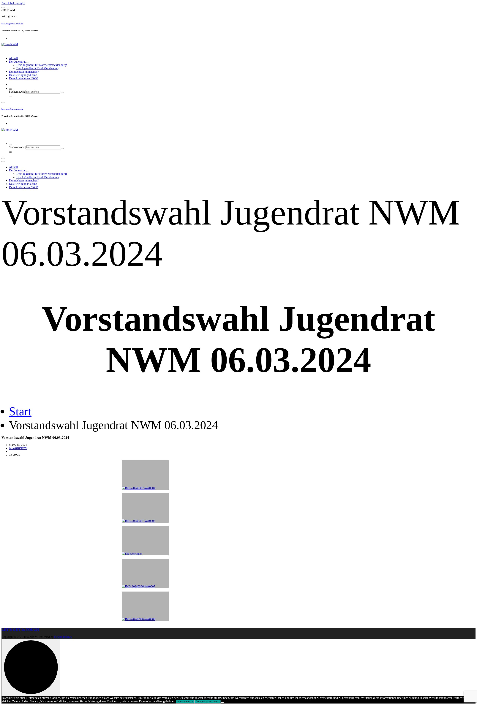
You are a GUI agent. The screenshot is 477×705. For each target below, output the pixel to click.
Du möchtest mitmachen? (24, 71)
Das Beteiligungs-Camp (23, 75)
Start (20, 411)
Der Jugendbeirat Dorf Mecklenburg (37, 68)
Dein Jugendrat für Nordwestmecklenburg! (41, 65)
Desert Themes (63, 636)
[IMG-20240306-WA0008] (145, 606)
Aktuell (13, 58)
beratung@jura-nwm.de (12, 24)
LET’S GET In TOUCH (20, 630)
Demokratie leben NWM (23, 78)
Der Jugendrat (17, 61)
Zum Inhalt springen (13, 3)
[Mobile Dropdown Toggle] (27, 62)
